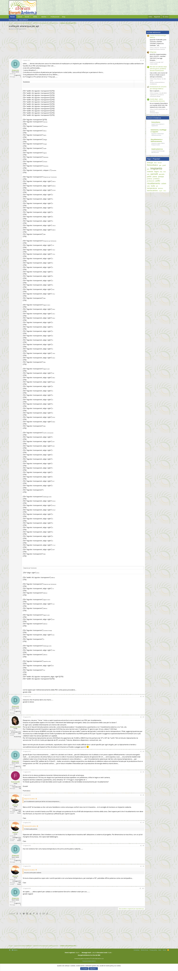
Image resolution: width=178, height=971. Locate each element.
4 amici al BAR (153, 64)
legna (156, 171)
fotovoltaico (152, 165)
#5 (143, 772)
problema (156, 179)
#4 (143, 751)
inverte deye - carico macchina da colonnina (157, 100)
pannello (161, 174)
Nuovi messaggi (13, 20)
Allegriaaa (153, 52)
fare (155, 163)
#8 (143, 845)
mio (164, 172)
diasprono (13, 29)
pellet (149, 176)
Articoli (20, 17)
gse (148, 169)
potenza (149, 179)
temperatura (152, 188)
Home (164, 950)
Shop (63, 17)
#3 (143, 717)
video (164, 190)
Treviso (19, 813)
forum (160, 163)
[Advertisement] (64, 44)
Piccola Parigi (17, 736)
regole (160, 190)
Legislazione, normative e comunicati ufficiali (157, 95)
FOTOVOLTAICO (154, 113)
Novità (27, 17)
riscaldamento (153, 183)
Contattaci (136, 950)
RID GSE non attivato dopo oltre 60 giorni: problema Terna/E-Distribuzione (158, 68)
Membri (43, 17)
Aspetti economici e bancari (157, 49)
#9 (143, 866)
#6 (143, 795)
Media (35, 17)
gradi (164, 165)
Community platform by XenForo (89, 958)
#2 (143, 696)
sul (157, 186)
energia (150, 162)
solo (148, 186)
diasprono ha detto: (29, 799)
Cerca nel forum (23, 20)
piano (155, 176)
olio (148, 174)
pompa (161, 176)
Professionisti (55, 17)
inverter (150, 171)
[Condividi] (141, 60)
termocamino (152, 190)
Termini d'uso (144, 950)
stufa (153, 186)
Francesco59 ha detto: (30, 826)
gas (160, 165)
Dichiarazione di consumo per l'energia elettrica (158, 87)
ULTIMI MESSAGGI (153, 32)
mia (161, 172)
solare (163, 183)
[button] (30, 16)
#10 (143, 888)
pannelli (154, 174)
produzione (150, 181)
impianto (156, 168)
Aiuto (159, 950)
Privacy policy (153, 950)
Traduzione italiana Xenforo (89, 961)
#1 (143, 60)
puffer (157, 181)
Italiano (15, 950)
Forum (12, 17)
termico (160, 188)
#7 (143, 822)
